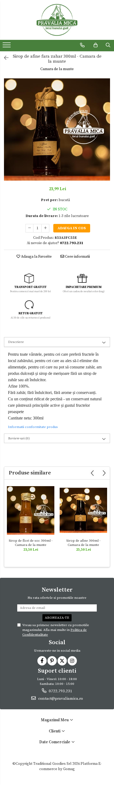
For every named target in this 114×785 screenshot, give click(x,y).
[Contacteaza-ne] (82, 45)
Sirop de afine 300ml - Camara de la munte (83, 542)
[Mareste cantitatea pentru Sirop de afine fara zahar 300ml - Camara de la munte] (45, 228)
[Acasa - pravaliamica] (57, 20)
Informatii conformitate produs (33, 427)
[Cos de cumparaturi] (95, 45)
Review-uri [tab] (19, 438)
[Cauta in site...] (108, 45)
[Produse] (7, 46)
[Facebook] (42, 660)
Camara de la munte (57, 69)
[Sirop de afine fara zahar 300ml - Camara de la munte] (57, 129)
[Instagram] (72, 660)
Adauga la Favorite (36, 256)
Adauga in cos (72, 228)
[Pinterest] (52, 660)
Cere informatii (77, 256)
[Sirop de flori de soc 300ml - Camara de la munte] (30, 510)
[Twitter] (62, 660)
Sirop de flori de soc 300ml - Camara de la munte (30, 542)
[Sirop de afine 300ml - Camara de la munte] (83, 510)
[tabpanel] (57, 129)
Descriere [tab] (16, 342)
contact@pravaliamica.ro (60, 698)
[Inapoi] (4, 58)
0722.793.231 (60, 691)
